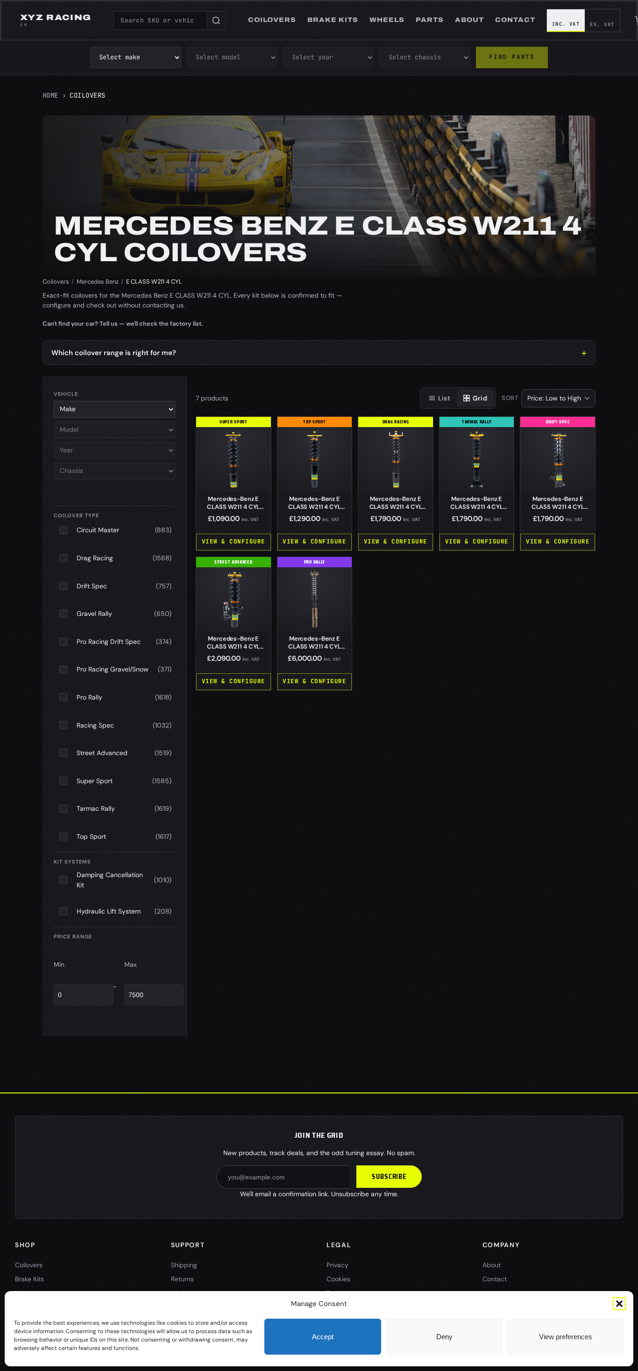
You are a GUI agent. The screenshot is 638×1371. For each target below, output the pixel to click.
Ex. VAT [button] (602, 24)
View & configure (233, 541)
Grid (480, 398)
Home (50, 95)
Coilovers (56, 282)
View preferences (565, 1337)
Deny (444, 1337)
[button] (619, 1303)
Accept (322, 1337)
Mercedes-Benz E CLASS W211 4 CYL (233, 507)
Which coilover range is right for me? (113, 352)
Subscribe (389, 1176)
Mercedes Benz (98, 282)
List (444, 398)
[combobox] (160, 20)
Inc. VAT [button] (566, 24)
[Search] (216, 20)
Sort (510, 398)
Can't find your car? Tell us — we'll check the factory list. (123, 324)
